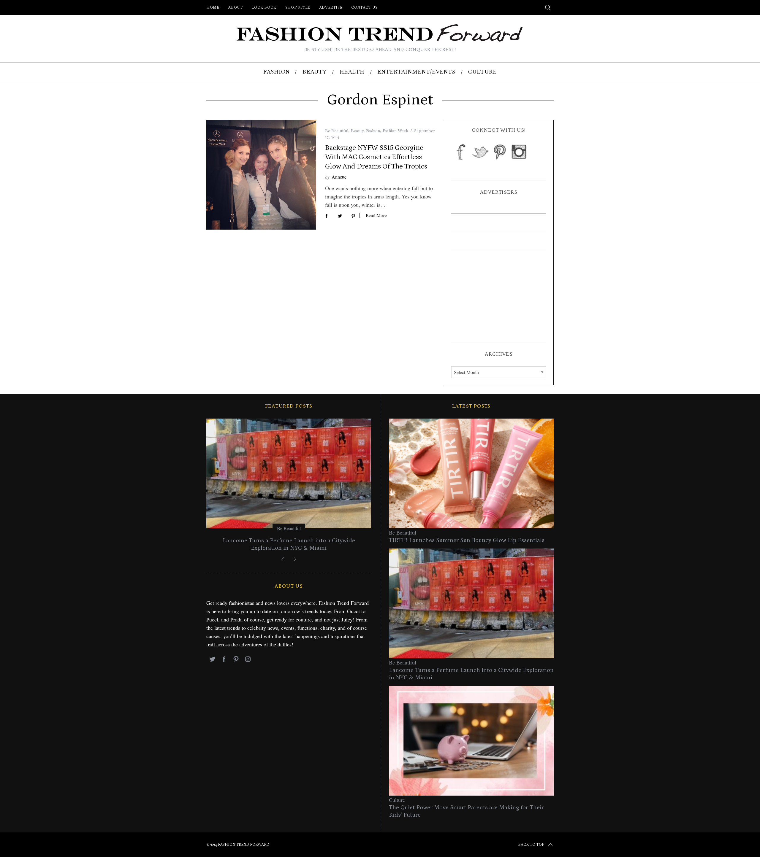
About (235, 7)
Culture (397, 799)
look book (263, 7)
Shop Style (297, 7)
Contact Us (364, 7)
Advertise (330, 7)
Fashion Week (395, 130)
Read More (376, 215)
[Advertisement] (498, 296)
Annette (339, 177)
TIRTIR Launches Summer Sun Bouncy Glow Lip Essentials (466, 540)
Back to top (531, 844)
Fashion (373, 130)
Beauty (357, 130)
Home (212, 7)
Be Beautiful (336, 130)
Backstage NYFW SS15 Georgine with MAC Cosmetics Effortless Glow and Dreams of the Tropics (376, 157)
